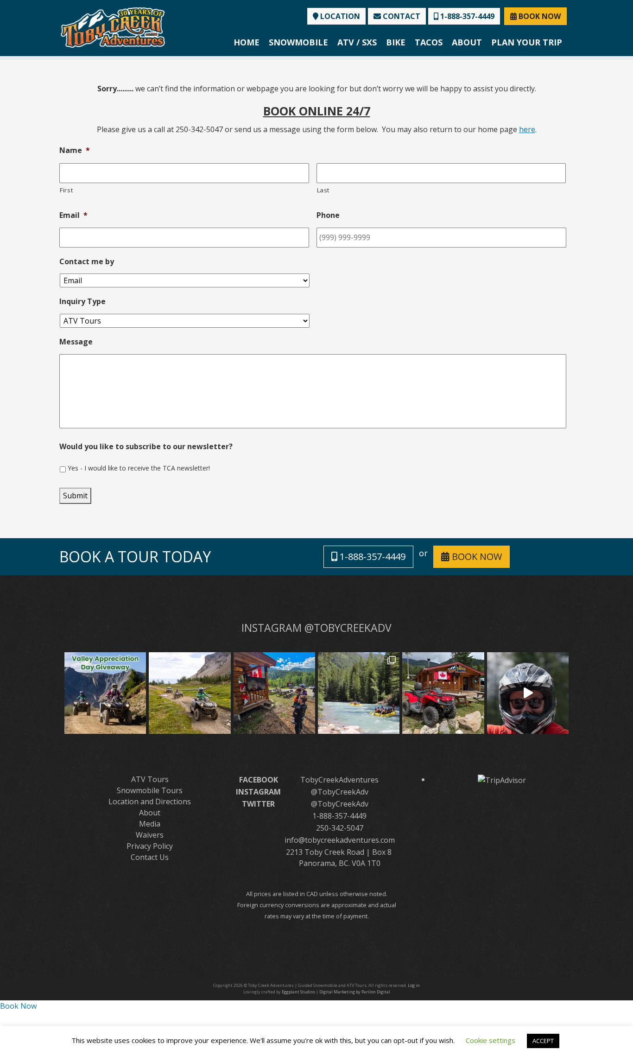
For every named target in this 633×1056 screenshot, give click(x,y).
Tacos (429, 42)
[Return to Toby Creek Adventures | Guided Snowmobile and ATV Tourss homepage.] (112, 26)
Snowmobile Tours (150, 790)
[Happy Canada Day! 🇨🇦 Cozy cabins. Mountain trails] (443, 693)
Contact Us (150, 857)
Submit (75, 495)
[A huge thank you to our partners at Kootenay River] (358, 693)
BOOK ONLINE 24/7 (316, 111)
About (467, 42)
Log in (414, 985)
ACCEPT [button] (543, 1041)
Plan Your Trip (526, 42)
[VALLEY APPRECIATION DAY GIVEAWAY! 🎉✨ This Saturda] (105, 693)
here (527, 129)
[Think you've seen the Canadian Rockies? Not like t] (528, 693)
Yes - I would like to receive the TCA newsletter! (139, 468)
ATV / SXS (357, 42)
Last (323, 190)
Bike (395, 42)
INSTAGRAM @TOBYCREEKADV (316, 627)
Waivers (150, 835)
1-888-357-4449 (466, 16)
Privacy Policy (150, 846)
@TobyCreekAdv (339, 792)
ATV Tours (150, 779)
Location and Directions (149, 801)
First (66, 190)
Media (149, 824)
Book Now (18, 1006)
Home (247, 42)
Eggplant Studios (298, 992)
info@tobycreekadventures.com (340, 840)
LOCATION (339, 16)
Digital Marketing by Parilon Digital (354, 992)
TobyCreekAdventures (339, 780)
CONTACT (400, 16)
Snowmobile (298, 42)
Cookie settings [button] (490, 1040)
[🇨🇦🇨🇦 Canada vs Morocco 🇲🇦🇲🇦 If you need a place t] (274, 693)
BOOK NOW (539, 16)
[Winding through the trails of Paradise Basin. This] (189, 693)
